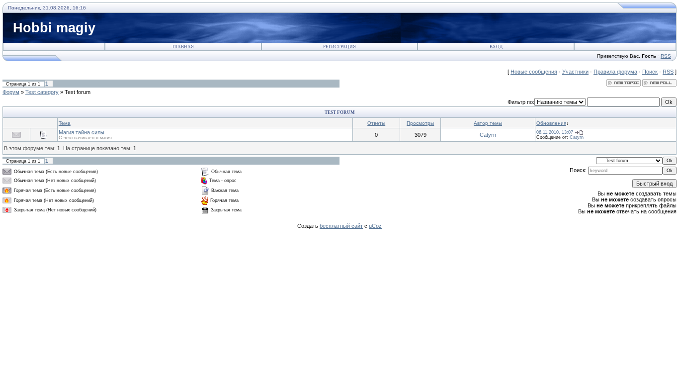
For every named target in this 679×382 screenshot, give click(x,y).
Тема (65, 123)
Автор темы (488, 123)
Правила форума (615, 72)
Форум (10, 92)
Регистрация (339, 46)
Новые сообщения (533, 72)
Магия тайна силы (81, 132)
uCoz (375, 226)
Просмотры (420, 123)
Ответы (376, 123)
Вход (496, 46)
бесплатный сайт (341, 226)
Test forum (77, 92)
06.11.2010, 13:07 (554, 132)
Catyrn (488, 135)
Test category (42, 92)
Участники (575, 72)
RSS (666, 56)
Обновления (551, 123)
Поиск (650, 72)
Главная (183, 46)
